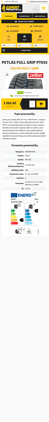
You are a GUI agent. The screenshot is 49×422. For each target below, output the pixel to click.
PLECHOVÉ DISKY (24, 16)
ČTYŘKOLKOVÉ (38, 26)
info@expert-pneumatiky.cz (39, 1)
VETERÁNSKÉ (14, 31)
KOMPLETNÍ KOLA (40, 16)
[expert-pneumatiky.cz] (11, 8)
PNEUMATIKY (9, 16)
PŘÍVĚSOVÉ (38, 31)
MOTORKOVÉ (14, 26)
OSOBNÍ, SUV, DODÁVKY (26, 22)
